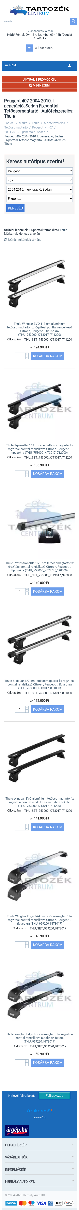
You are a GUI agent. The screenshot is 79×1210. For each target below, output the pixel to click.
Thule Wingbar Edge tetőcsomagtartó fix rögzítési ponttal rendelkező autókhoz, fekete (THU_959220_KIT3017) (39, 1037)
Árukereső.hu (39, 1117)
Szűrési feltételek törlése (24, 240)
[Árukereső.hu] (39, 1112)
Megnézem (41, 85)
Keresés (15, 208)
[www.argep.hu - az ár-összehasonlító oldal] (17, 1130)
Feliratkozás (54, 1096)
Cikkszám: (14, 339)
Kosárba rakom (48, 356)
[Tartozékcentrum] (39, 10)
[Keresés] (73, 21)
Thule (63, 230)
